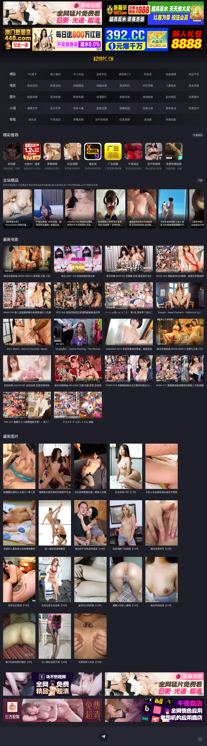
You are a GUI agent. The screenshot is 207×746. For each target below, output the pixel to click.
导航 (13, 119)
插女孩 (32, 119)
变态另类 (194, 85)
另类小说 (148, 108)
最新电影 (11, 239)
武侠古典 (101, 108)
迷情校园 (125, 108)
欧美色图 (78, 97)
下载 (200, 180)
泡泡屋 (148, 119)
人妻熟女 (171, 85)
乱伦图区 (171, 97)
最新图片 (11, 436)
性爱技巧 (194, 108)
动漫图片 (101, 97)
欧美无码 (55, 85)
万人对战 (78, 74)
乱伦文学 (55, 108)
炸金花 (148, 74)
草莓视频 (78, 119)
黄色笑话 (171, 108)
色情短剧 (171, 119)
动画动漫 (101, 85)
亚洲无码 (32, 85)
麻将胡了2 (125, 74)
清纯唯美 (148, 97)
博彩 (13, 74)
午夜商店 (55, 119)
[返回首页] (200, 739)
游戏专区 (101, 74)
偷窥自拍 (32, 97)
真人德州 (55, 74)
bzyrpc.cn (103, 59)
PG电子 (32, 74)
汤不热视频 (101, 119)
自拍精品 (78, 85)
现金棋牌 (171, 74)
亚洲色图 (55, 97)
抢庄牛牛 (194, 74)
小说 (13, 108)
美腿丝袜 (125, 97)
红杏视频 (125, 119)
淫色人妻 (78, 108)
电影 (13, 85)
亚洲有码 (125, 85)
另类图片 (194, 97)
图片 (13, 97)
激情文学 (32, 108)
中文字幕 (148, 85)
